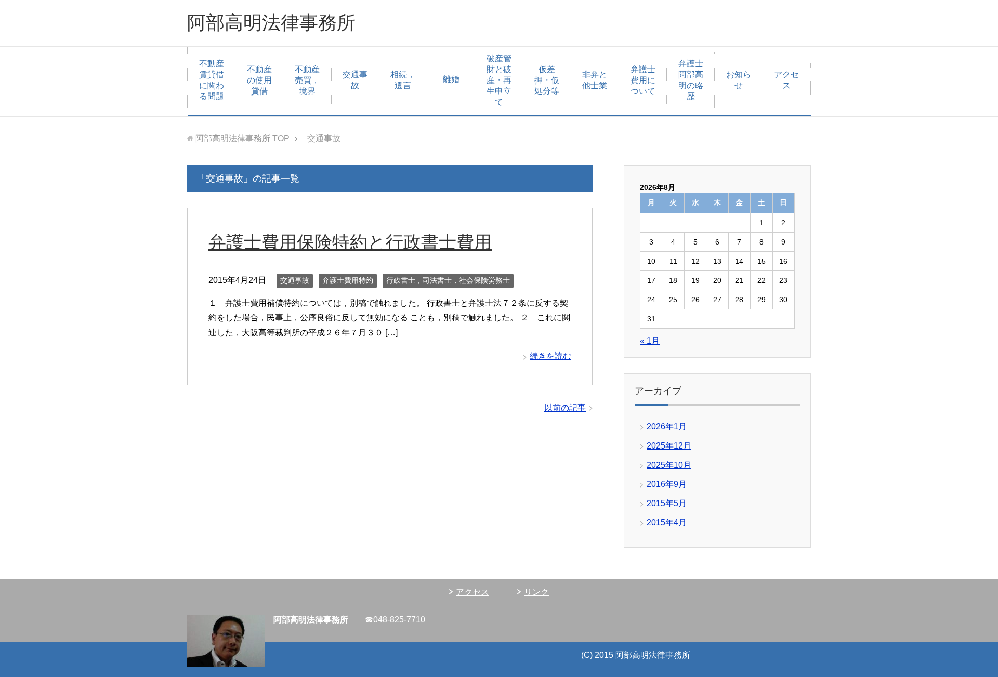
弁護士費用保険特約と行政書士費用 (350, 242)
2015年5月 (667, 503)
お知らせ (738, 80)
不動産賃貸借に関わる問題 (211, 80)
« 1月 (650, 340)
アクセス (786, 80)
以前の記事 (565, 407)
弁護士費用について (643, 80)
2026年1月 (667, 426)
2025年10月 (669, 465)
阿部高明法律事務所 (271, 22)
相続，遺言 (402, 80)
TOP (242, 138)
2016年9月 (667, 484)
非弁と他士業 (594, 80)
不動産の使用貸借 (259, 80)
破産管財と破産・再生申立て (499, 80)
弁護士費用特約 (347, 280)
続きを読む (550, 355)
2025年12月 (669, 445)
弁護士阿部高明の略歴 (690, 80)
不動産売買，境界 (307, 80)
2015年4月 (667, 522)
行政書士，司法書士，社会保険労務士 (448, 280)
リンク (536, 592)
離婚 (451, 79)
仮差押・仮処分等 (546, 80)
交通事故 (355, 80)
